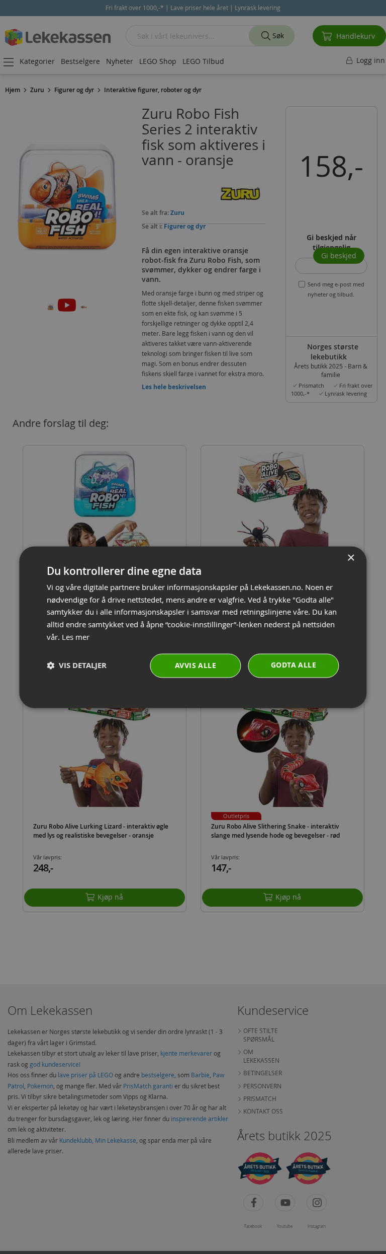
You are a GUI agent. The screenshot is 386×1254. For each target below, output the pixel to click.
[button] (77, 666)
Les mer (75, 637)
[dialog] (192, 627)
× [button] (350, 558)
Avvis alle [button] (195, 665)
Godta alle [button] (293, 665)
